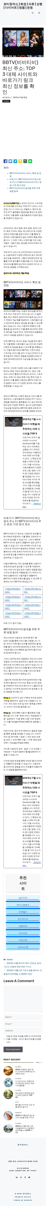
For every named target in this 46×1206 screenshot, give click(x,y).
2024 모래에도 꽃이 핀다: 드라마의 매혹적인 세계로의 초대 (25, 1071)
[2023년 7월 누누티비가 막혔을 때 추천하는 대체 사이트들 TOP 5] (23, 462)
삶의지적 (23, 898)
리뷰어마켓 (23, 947)
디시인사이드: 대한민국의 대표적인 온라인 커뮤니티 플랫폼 (24, 1083)
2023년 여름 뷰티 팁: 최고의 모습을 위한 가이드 (24, 1116)
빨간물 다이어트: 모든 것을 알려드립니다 (25, 1106)
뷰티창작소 (6, 97)
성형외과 (23, 926)
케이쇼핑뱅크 (23, 905)
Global (6, 101)
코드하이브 (23, 919)
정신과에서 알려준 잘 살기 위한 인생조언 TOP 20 (24, 1095)
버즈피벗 (23, 933)
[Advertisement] (23, 134)
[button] (32, 12)
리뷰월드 (23, 912)
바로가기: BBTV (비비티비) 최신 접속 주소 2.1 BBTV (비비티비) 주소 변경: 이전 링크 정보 (26, 182)
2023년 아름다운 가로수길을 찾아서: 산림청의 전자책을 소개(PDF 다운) (24, 1129)
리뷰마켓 (23, 940)
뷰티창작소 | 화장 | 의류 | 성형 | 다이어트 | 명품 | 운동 (23, 5)
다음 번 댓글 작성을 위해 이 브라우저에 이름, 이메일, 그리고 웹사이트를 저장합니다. (23, 1039)
